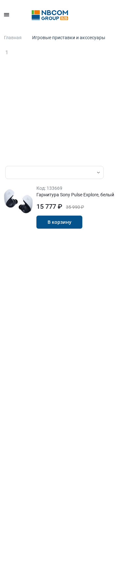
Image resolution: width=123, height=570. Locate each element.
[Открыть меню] (6, 14)
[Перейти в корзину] (115, 15)
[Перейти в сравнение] (101, 15)
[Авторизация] (72, 15)
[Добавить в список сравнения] (105, 222)
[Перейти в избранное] (86, 15)
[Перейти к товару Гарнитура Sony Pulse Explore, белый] (18, 201)
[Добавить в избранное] (92, 222)
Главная (13, 37)
